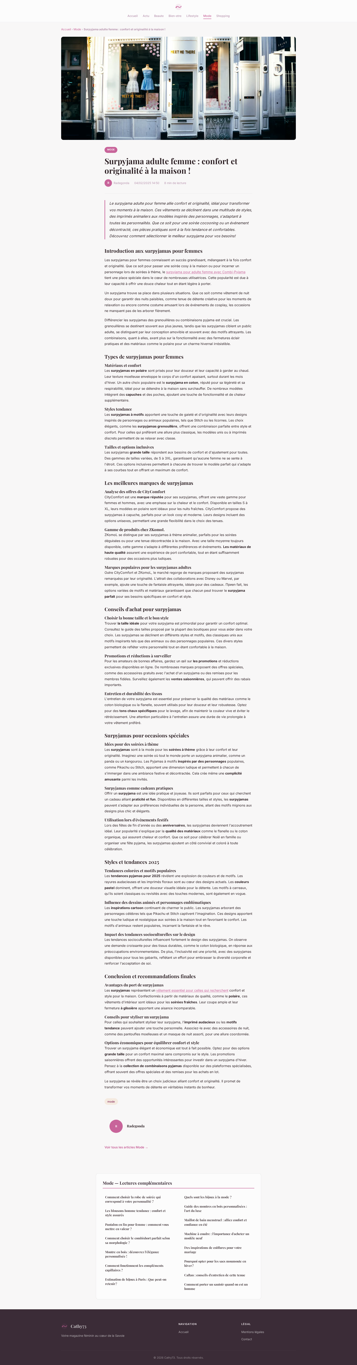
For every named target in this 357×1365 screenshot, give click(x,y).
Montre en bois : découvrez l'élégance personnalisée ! (132, 1254)
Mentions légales (252, 1332)
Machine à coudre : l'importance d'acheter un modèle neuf (216, 1236)
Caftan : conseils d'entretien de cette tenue (214, 1275)
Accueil (132, 16)
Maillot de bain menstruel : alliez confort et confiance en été (215, 1222)
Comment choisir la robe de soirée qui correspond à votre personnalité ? (133, 1199)
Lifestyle (192, 16)
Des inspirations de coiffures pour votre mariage (213, 1250)
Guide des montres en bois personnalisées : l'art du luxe (215, 1208)
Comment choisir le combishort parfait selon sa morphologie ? (137, 1240)
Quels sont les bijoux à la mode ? (207, 1197)
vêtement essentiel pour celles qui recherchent (192, 990)
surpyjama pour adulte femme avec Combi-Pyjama (205, 272)
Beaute (159, 16)
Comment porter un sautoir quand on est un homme (216, 1286)
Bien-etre (175, 16)
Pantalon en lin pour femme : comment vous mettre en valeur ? (137, 1226)
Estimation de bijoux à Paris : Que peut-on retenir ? (135, 1281)
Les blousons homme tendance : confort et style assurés (135, 1213)
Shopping (223, 16)
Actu (146, 16)
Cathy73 (78, 1326)
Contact (246, 1339)
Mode (207, 16)
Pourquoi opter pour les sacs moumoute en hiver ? (215, 1263)
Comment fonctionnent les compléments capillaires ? (134, 1267)
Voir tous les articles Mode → (126, 1147)
